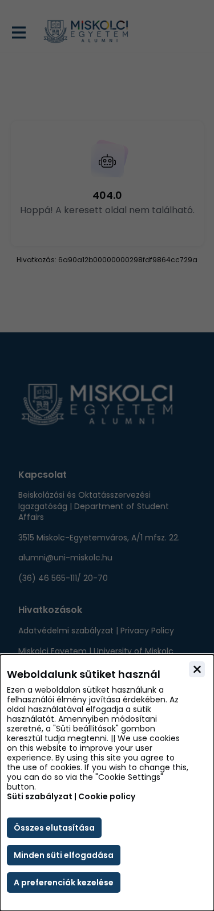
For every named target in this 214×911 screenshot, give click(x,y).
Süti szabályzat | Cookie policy (71, 797)
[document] (107, 782)
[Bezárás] (197, 669)
